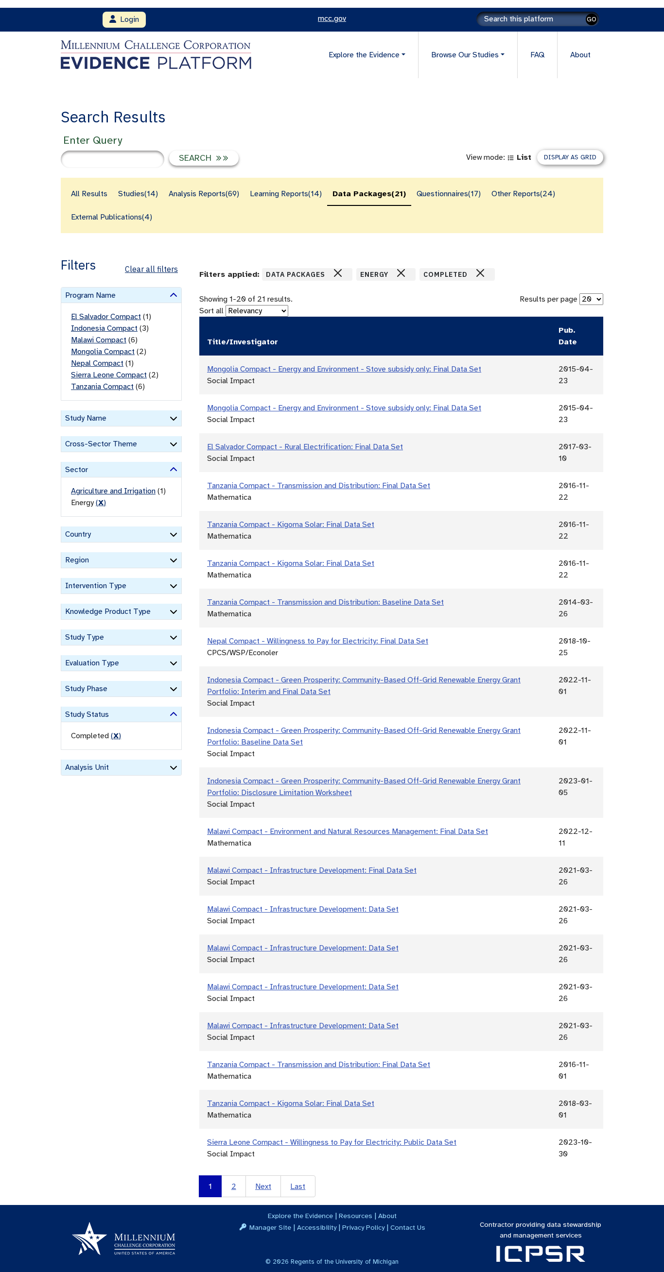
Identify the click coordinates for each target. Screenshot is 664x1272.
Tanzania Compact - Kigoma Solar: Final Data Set (290, 524)
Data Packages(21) (369, 194)
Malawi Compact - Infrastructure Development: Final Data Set (312, 870)
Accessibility (316, 1227)
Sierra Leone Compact (109, 375)
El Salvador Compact (106, 317)
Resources (355, 1215)
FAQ (537, 55)
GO (591, 19)
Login (127, 19)
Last (297, 1186)
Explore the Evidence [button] (364, 55)
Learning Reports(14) (286, 194)
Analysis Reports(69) (204, 194)
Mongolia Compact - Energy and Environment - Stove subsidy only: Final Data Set (344, 369)
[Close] (338, 273)
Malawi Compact (98, 340)
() (101, 503)
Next (263, 1186)
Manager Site (270, 1227)
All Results (89, 194)
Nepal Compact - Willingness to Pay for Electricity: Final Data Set (317, 641)
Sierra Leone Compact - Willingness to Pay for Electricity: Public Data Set (331, 1142)
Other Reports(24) (523, 194)
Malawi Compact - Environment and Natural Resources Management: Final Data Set (347, 831)
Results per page (548, 299)
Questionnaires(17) (449, 194)
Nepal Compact (97, 363)
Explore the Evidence (300, 1215)
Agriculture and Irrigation (113, 491)
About (580, 55)
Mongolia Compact (103, 351)
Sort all (211, 311)
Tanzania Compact (102, 386)
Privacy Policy (363, 1227)
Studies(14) (138, 194)
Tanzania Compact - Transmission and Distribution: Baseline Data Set (325, 602)
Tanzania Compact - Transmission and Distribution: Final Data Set (318, 486)
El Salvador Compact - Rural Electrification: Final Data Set (305, 447)
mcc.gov (332, 18)
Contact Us (407, 1227)
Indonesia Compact (104, 328)
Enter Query (92, 140)
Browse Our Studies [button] (465, 55)
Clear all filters (151, 269)
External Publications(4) (111, 217)
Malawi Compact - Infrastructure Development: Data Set (303, 909)
